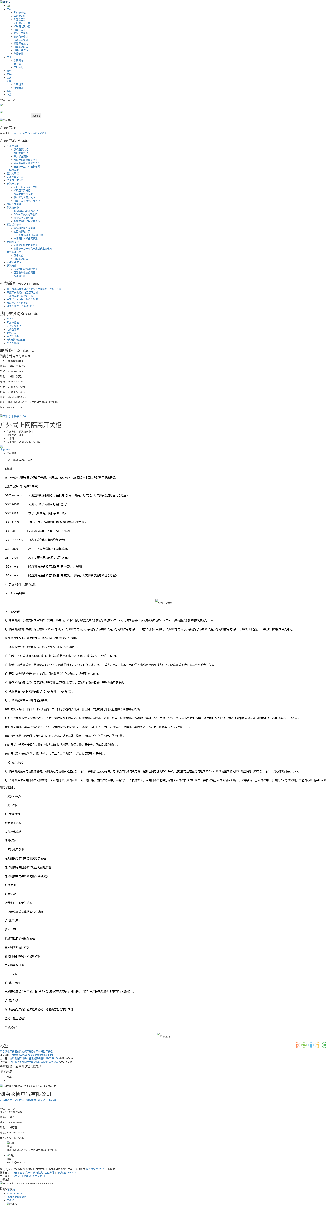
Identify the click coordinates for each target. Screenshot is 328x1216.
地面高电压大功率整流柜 (27, 163)
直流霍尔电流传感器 (24, 272)
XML (77, 1172)
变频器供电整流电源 (24, 228)
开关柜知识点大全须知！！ (21, 306)
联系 (9, 94)
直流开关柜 (20, 29)
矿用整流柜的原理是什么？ (21, 295)
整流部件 (18, 53)
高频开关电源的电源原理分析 (22, 292)
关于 (9, 57)
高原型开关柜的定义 (17, 302)
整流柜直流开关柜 (23, 193)
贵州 (42, 1176)
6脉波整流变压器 (16, 339)
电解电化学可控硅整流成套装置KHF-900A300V (35, 1061)
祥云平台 (17, 1172)
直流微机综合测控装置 (26, 269)
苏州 (20, 1176)
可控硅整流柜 (21, 50)
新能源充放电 (21, 43)
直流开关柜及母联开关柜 (27, 200)
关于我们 (14, 1100)
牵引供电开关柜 (8, 1051)
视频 (9, 91)
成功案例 (24, 1100)
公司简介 (18, 60)
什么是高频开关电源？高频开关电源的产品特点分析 (34, 289)
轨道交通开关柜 (25, 1051)
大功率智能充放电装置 (26, 245)
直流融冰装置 (21, 46)
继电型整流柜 (21, 152)
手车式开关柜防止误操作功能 (22, 299)
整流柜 (10, 319)
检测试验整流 (21, 40)
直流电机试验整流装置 (26, 238)
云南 (47, 1176)
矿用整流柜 (20, 12)
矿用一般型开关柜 (43, 1051)
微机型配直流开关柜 (24, 197)
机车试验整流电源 (23, 217)
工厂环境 (18, 67)
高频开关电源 (21, 33)
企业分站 (49, 1172)
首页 (15, 133)
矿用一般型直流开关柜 (26, 187)
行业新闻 (18, 87)
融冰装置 (18, 255)
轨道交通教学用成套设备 (27, 221)
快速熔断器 (20, 275)
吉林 (15, 1176)
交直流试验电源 (22, 231)
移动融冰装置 (21, 258)
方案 (9, 74)
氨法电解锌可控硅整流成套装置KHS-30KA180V (35, 1058)
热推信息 (38, 1172)
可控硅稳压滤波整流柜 (26, 159)
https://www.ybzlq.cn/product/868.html (32, 1054)
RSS (70, 1172)
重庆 (37, 1176)
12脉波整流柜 (21, 156)
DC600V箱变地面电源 (25, 214)
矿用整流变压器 (22, 22)
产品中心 (25, 133)
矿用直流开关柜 (22, 190)
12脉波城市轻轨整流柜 (26, 211)
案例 (9, 70)
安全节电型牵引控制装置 (27, 166)
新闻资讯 (43, 1100)
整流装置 (11, 332)
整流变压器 (20, 19)
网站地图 (61, 1172)
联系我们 (52, 1100)
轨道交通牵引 (21, 36)
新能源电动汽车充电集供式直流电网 (33, 248)
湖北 (31, 1176)
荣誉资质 (18, 63)
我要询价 (5, 449)
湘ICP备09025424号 (97, 1169)
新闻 (9, 81)
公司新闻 (18, 84)
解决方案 (33, 1100)
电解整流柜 (20, 16)
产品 (9, 9)
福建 (26, 1176)
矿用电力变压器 (22, 26)
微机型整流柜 (21, 149)
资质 (9, 77)
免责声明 (27, 1172)
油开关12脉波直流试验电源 (28, 234)
